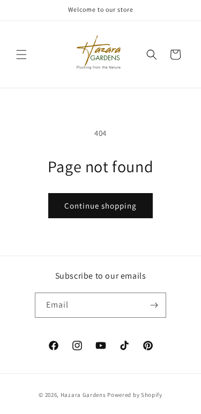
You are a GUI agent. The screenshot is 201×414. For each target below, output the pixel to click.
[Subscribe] (154, 305)
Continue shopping (100, 206)
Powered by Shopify (134, 394)
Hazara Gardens (83, 394)
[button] (21, 54)
